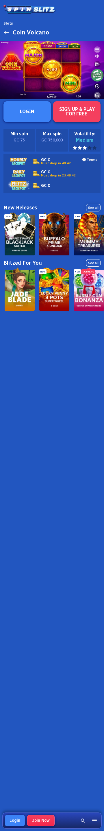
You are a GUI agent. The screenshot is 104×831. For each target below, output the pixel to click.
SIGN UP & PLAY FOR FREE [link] (77, 111)
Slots (8, 23)
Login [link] (15, 820)
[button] (83, 820)
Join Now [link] (41, 820)
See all (93, 208)
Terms (92, 160)
